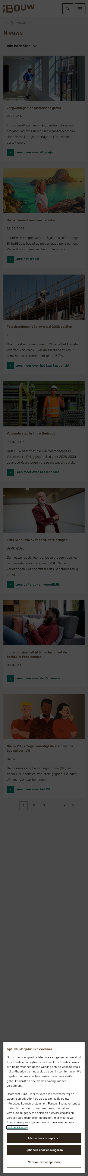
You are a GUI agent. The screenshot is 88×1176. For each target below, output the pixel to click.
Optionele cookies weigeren (44, 1150)
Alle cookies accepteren (44, 1138)
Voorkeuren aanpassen (44, 1162)
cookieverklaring (17, 1127)
